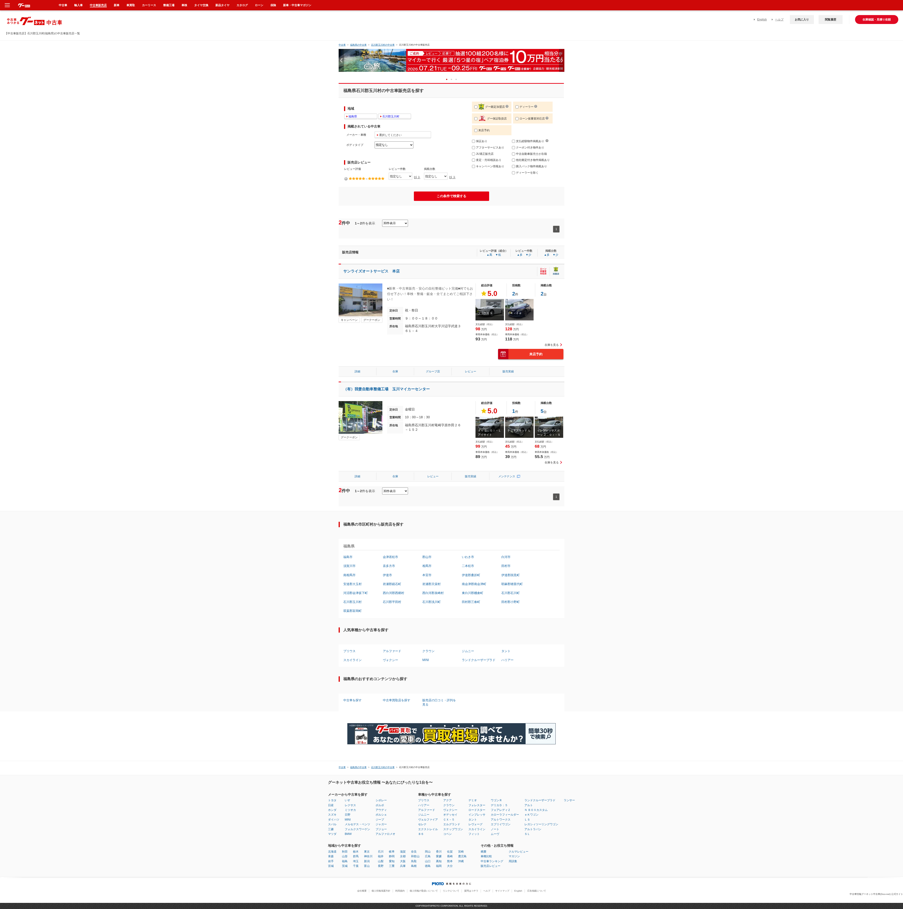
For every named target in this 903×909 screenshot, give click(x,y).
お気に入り (802, 19)
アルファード (392, 651)
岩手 (331, 861)
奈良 (414, 851)
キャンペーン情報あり (490, 166)
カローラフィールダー (505, 814)
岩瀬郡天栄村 (431, 584)
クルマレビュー (518, 851)
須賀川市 (349, 566)
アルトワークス (501, 819)
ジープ (380, 819)
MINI (425, 660)
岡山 (428, 851)
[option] (451, 62)
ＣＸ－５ (449, 819)
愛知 (392, 861)
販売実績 (508, 371)
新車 (116, 5)
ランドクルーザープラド (478, 660)
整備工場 (168, 5)
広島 (428, 856)
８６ (421, 834)
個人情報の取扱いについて (424, 890)
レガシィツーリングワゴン (541, 824)
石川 (381, 851)
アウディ (381, 810)
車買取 (131, 5)
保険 (273, 5)
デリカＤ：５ (499, 805)
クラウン (428, 651)
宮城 (331, 866)
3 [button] (458, 79)
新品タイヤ (222, 5)
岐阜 (392, 851)
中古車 (342, 45)
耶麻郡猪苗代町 (512, 584)
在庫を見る (552, 345)
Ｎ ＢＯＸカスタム (536, 810)
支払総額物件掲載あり (530, 141)
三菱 (331, 829)
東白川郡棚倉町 (472, 593)
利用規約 (400, 890)
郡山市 (427, 557)
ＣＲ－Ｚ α (514, 313)
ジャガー (381, 824)
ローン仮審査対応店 (532, 118)
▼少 (528, 254)
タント (506, 651)
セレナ (422, 824)
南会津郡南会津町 (474, 584)
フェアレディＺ (501, 810)
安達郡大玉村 (352, 584)
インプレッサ (476, 814)
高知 (439, 861)
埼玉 (356, 861)
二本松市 (468, 566)
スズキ (332, 814)
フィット (474, 834)
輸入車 (78, 5)
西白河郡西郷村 (393, 593)
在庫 (395, 371)
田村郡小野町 (510, 602)
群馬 (356, 856)
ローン (259, 5)
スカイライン (352, 660)
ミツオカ (350, 810)
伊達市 (387, 575)
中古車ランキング (492, 861)
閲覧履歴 (830, 19)
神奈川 (368, 856)
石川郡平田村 (392, 602)
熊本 (450, 861)
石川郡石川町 (510, 593)
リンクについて (451, 890)
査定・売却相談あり (488, 160)
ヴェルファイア (428, 819)
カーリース (149, 5)
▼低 (498, 254)
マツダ (332, 834)
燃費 (483, 851)
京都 (403, 856)
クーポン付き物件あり (530, 147)
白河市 (506, 557)
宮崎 (461, 851)
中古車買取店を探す (396, 700)
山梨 (381, 861)
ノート (495, 829)
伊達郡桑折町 (471, 575)
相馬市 (427, 566)
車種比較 (486, 856)
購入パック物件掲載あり (531, 166)
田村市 (506, 566)
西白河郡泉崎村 (433, 593)
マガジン (514, 856)
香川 (439, 851)
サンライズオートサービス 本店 (371, 271)
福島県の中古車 (358, 45)
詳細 (357, 371)
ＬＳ (527, 819)
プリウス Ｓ (485, 313)
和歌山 (415, 856)
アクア (447, 800)
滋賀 (403, 851)
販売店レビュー (490, 866)
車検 (184, 5)
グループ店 (433, 371)
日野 (347, 814)
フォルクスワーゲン (357, 829)
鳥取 (414, 861)
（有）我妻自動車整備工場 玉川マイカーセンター (386, 389)
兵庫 (403, 866)
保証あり (481, 141)
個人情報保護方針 (381, 890)
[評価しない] (346, 178)
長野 (381, 866)
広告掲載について (536, 890)
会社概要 (362, 890)
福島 (345, 861)
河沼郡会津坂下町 (355, 593)
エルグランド (451, 824)
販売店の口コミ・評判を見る (439, 702)
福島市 (347, 557)
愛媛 (439, 856)
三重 (392, 866)
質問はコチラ (471, 890)
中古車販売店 (98, 5)
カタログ (242, 5)
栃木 (356, 851)
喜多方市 (389, 566)
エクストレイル (428, 829)
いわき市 (468, 557)
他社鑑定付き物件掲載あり (533, 160)
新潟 (367, 861)
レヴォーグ (475, 824)
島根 (414, 866)
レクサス (350, 805)
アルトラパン (532, 829)
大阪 (403, 861)
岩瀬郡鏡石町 (392, 584)
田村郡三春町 (471, 602)
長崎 (450, 856)
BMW (348, 834)
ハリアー (507, 660)
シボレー (381, 800)
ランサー (569, 800)
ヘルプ (779, 19)
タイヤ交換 (201, 5)
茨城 (345, 866)
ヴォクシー (390, 660)
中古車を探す (352, 700)
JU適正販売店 (485, 153)
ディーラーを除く (527, 172)
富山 (367, 866)
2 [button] (453, 79)
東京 (367, 851)
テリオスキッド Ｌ (519, 430)
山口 (428, 861)
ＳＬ (527, 834)
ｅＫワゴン (531, 814)
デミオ (472, 800)
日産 (331, 805)
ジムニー (468, 651)
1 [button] (448, 79)
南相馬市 (349, 575)
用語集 (513, 861)
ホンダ (332, 810)
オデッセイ (450, 814)
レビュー (470, 371)
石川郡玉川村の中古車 (383, 45)
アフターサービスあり (490, 147)
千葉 (356, 866)
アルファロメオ (385, 834)
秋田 (345, 851)
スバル (332, 824)
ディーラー (526, 106)
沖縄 (461, 861)
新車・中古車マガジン (297, 5)
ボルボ (380, 805)
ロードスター (476, 810)
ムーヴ (495, 834)
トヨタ (332, 800)
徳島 (428, 866)
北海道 (332, 851)
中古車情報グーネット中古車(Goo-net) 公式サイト (876, 894)
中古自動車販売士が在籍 (531, 153)
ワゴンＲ (496, 800)
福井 (381, 856)
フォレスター (476, 805)
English (762, 19)
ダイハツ (333, 819)
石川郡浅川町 (431, 602)
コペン (447, 834)
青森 (331, 856)
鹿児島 (462, 856)
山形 (345, 856)
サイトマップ (502, 890)
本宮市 (427, 575)
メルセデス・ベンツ (357, 824)
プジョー (381, 829)
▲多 (520, 254)
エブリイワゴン (501, 824)
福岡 (439, 866)
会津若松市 (390, 557)
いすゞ (349, 800)
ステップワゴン (453, 829)
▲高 (489, 254)
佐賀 (450, 851)
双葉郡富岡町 (352, 611)
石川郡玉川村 (352, 602)
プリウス (349, 651)
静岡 (392, 856)
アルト (528, 805)
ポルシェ (381, 814)
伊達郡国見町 (510, 575)
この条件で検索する (451, 196)
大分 (450, 866)
